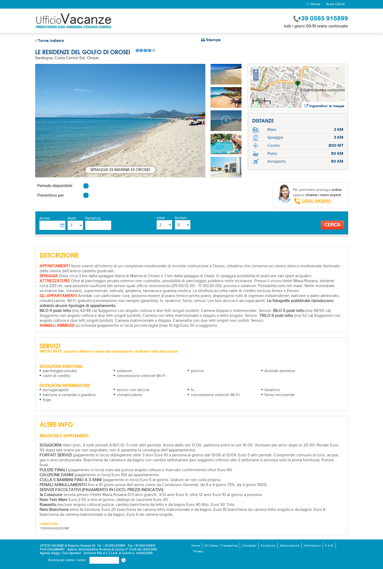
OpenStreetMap (315, 90)
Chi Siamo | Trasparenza (221, 546)
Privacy (198, 551)
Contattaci (249, 546)
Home (315, 4)
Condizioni (268, 546)
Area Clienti (335, 4)
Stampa (213, 40)
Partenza (93, 218)
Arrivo (44, 218)
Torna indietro (50, 40)
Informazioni (312, 546)
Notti (71, 218)
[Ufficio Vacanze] (73, 21)
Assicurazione (290, 546)
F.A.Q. (329, 546)
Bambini (181, 218)
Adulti (161, 218)
